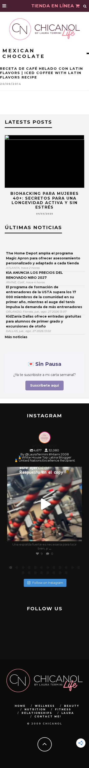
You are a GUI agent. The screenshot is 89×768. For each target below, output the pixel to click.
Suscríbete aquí (44, 385)
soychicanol (44, 471)
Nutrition (35, 709)
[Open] (44, 504)
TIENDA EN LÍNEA (53, 6)
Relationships (37, 713)
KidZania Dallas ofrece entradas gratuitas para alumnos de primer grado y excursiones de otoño (43, 321)
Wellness (45, 705)
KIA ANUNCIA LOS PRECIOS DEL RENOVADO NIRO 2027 (34, 275)
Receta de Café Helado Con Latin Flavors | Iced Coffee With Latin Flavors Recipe (41, 72)
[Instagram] (75, 535)
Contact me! (47, 716)
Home (20, 705)
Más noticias (16, 337)
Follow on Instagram (47, 583)
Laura (67, 713)
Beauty (71, 705)
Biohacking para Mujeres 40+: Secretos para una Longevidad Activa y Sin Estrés (44, 200)
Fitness (63, 709)
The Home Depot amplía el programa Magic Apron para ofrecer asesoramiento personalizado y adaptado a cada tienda (43, 258)
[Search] (85, 6)
